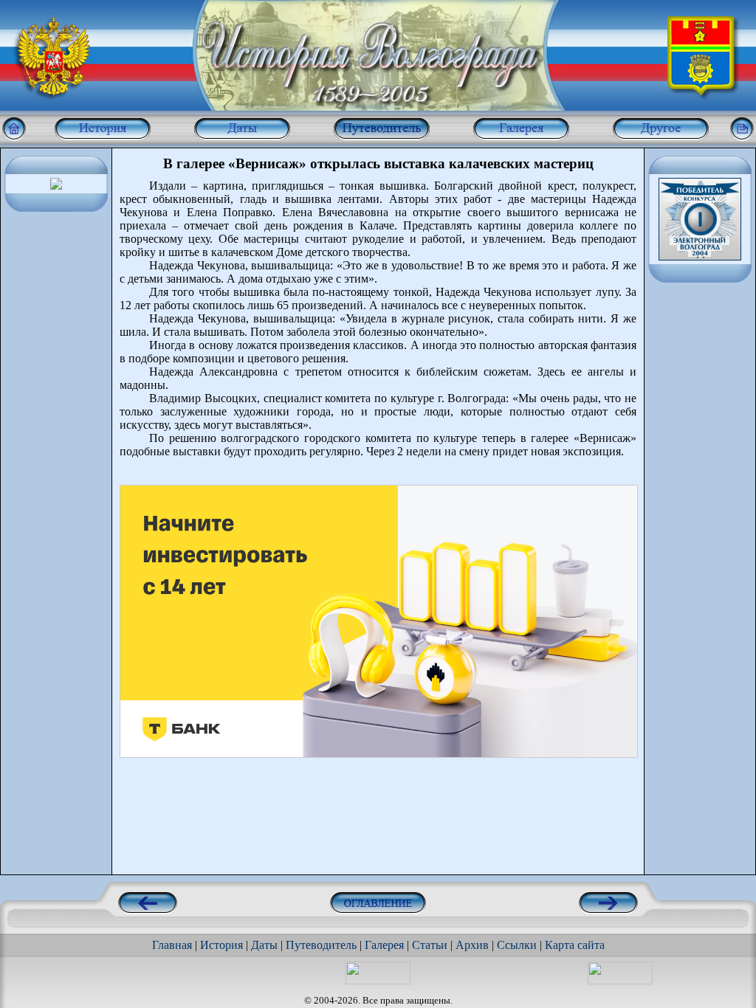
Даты (264, 945)
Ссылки (517, 945)
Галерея (384, 945)
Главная (172, 945)
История (221, 945)
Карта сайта (575, 945)
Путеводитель (321, 945)
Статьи (429, 945)
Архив (472, 945)
